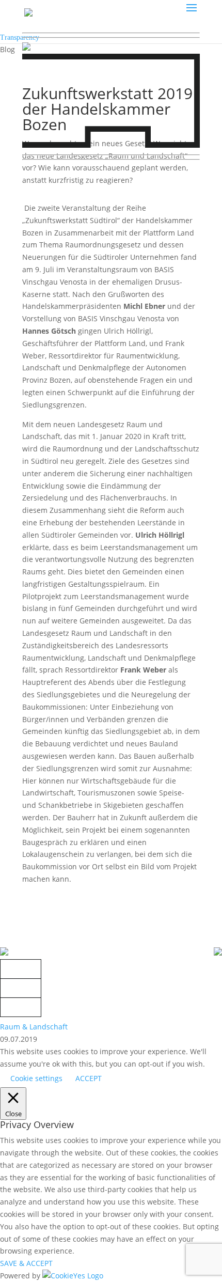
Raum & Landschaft (34, 1026)
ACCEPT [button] (88, 1078)
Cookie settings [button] (36, 1078)
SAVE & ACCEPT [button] (26, 1263)
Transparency (19, 37)
